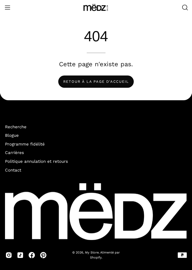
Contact (13, 170)
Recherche (15, 126)
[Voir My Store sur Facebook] (32, 255)
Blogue (12, 135)
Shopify (96, 257)
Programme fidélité (25, 144)
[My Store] (96, 7)
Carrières (14, 152)
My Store (92, 252)
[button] (184, 7)
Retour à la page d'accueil (96, 82)
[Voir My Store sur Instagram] (8, 255)
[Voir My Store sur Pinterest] (43, 255)
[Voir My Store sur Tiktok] (20, 255)
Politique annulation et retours (36, 161)
